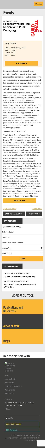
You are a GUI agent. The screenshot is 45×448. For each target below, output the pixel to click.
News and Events (10, 379)
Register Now (21, 63)
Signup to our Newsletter (13, 424)
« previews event (9, 208)
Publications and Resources (13, 386)
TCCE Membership (11, 430)
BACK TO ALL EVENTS (13, 214)
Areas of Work (9, 382)
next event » (37, 208)
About (7, 375)
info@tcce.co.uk (16, 405)
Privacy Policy (9, 393)
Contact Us (8, 399)
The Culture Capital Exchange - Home (5, 4)
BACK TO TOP (34, 214)
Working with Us (10, 390)
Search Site (9, 418)
